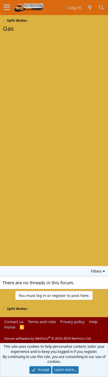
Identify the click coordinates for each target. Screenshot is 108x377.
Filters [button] (96, 271)
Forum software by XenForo (48, 338)
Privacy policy (72, 321)
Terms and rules (42, 321)
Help (93, 321)
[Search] (101, 7)
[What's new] (89, 7)
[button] (6, 7)
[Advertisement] (48, 73)
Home (9, 327)
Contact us (13, 321)
